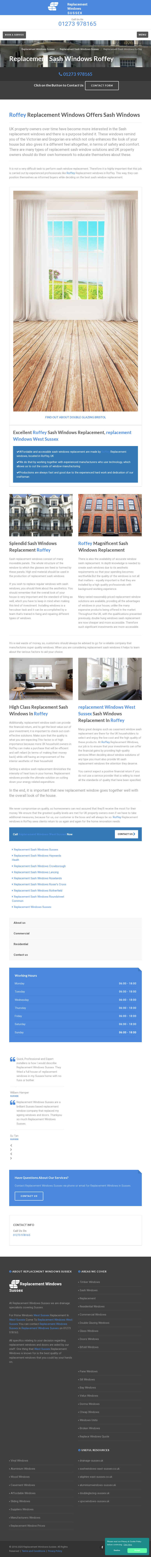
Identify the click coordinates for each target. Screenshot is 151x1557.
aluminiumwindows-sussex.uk (98, 1485)
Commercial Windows (93, 1314)
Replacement (88, 1298)
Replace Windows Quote (94, 1436)
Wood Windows (20, 1476)
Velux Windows (89, 1395)
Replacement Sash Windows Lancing (36, 872)
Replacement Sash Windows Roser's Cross (40, 884)
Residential (21, 944)
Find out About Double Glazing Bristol (75, 417)
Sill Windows (87, 1379)
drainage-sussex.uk (91, 1460)
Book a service (14, 35)
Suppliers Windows (22, 1509)
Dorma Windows (90, 1404)
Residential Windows (92, 1306)
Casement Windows (23, 1485)
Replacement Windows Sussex (32, 907)
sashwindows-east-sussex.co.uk (100, 1468)
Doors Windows (89, 1339)
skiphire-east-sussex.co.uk (96, 1476)
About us (19, 922)
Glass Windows (89, 1331)
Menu (142, 34)
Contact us (21, 954)
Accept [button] (137, 1550)
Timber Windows (90, 1282)
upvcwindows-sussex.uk (94, 1501)
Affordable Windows (23, 1493)
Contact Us (125, 834)
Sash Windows (89, 1290)
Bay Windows (88, 1387)
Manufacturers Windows (25, 1517)
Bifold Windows (89, 1347)
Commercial (21, 933)
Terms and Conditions (33, 1551)
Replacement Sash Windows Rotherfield (38, 890)
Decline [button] (117, 1550)
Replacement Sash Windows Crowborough (40, 866)
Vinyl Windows (19, 1460)
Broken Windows (90, 1428)
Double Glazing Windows (94, 1323)
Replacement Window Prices (28, 1525)
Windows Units (89, 1420)
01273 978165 (77, 74)
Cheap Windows (89, 1412)
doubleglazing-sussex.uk (94, 1493)
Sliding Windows (20, 1501)
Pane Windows (89, 1371)
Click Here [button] (128, 1545)
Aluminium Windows (23, 1468)
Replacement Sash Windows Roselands (38, 878)
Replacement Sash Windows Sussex (36, 849)
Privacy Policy (55, 1551)
